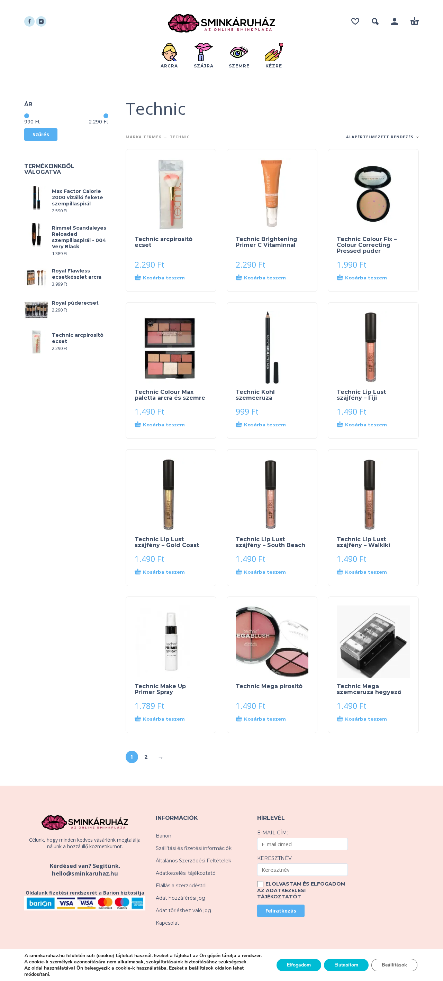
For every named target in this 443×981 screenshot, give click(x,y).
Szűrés (41, 134)
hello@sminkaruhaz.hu (85, 873)
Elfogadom (299, 965)
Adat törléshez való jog (183, 910)
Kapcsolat (167, 923)
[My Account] (394, 21)
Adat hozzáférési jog (180, 898)
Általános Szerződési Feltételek (193, 861)
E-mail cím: (272, 833)
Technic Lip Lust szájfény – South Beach (270, 542)
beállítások (201, 968)
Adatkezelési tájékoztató (186, 873)
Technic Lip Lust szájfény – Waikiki (363, 542)
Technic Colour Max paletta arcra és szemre (170, 395)
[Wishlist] (355, 21)
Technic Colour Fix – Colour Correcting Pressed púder (367, 245)
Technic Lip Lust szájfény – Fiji (361, 395)
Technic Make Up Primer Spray (160, 689)
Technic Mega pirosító (269, 686)
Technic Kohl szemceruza (255, 395)
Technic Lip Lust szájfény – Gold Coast (167, 542)
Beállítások (394, 965)
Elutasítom (346, 965)
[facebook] (29, 21)
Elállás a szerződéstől (181, 885)
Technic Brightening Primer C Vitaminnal (266, 242)
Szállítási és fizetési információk (194, 848)
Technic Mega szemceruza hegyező (369, 689)
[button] (375, 21)
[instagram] (41, 21)
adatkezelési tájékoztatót (281, 893)
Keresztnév (274, 858)
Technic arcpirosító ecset (163, 242)
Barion (163, 836)
